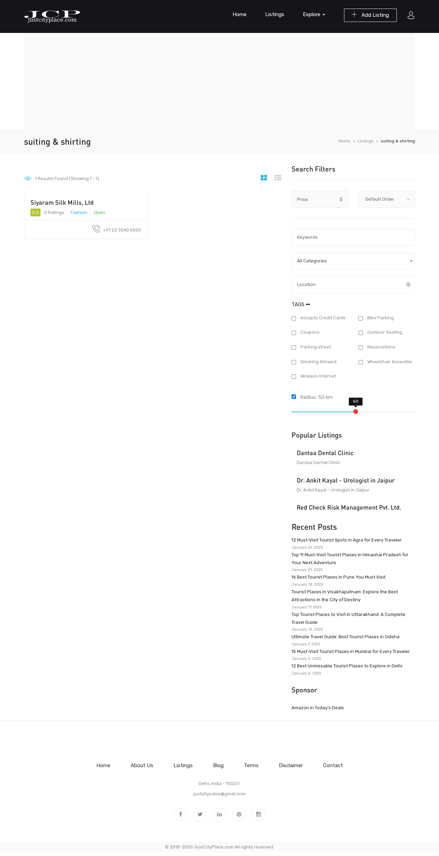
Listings (274, 14)
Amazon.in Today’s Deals (318, 707)
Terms (251, 765)
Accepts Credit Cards (322, 317)
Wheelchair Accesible (389, 361)
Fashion (79, 212)
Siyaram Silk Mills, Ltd (62, 202)
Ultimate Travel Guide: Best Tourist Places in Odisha (346, 636)
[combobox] (353, 261)
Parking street (315, 346)
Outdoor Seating (384, 332)
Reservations (380, 346)
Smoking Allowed (317, 361)
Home (240, 14)
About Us (142, 765)
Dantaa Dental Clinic (325, 452)
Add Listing (374, 15)
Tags (299, 304)
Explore (312, 14)
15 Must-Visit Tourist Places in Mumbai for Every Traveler (351, 651)
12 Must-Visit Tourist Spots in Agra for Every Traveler (347, 540)
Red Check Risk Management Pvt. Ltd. (349, 507)
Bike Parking (380, 317)
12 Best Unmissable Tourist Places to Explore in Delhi (347, 665)
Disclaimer (291, 765)
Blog (218, 765)
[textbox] (353, 261)
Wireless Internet (317, 376)
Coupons (309, 332)
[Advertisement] (219, 81)
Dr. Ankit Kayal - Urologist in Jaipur (346, 480)
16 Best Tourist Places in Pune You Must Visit (338, 577)
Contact (333, 765)
